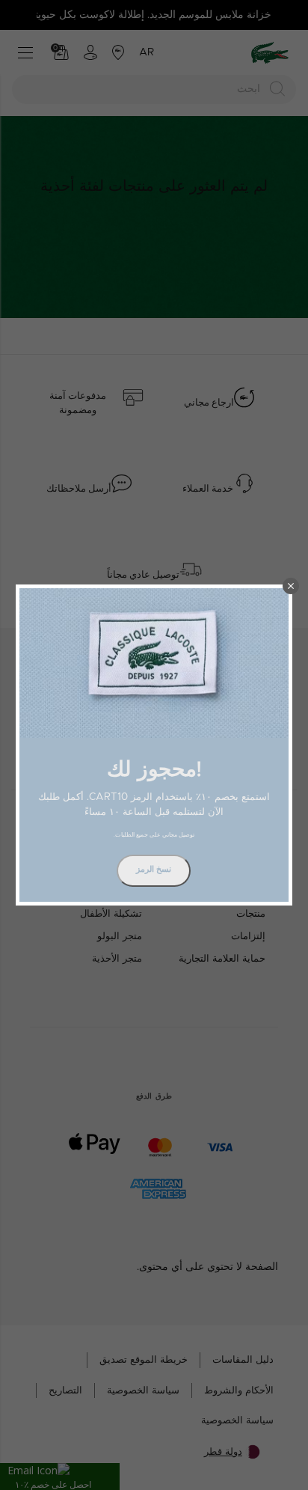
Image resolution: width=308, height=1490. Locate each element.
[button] (291, 586)
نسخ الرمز (153, 869)
